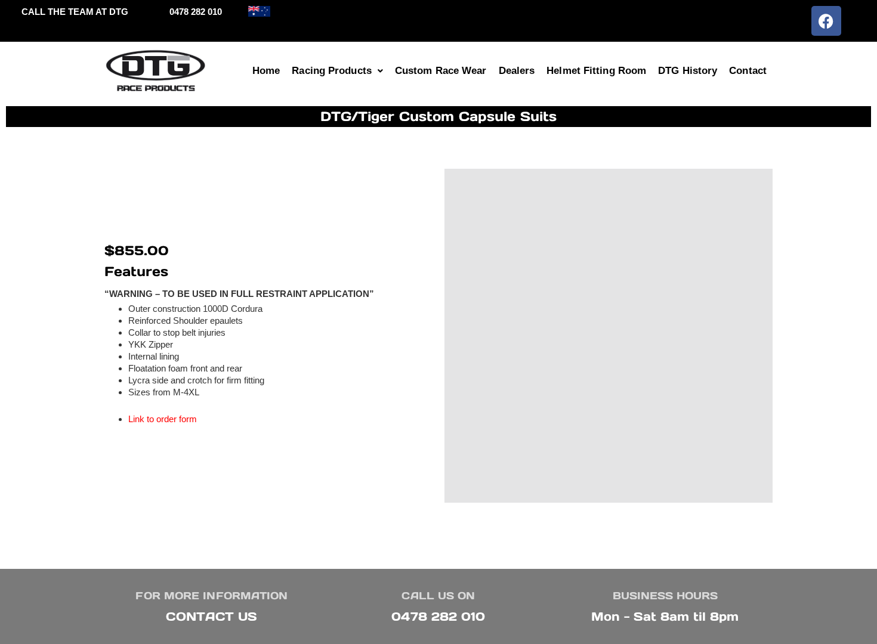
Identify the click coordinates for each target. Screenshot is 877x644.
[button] (337, 70)
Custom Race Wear (441, 70)
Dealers (517, 70)
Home (266, 70)
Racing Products (332, 70)
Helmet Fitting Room (596, 70)
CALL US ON (438, 595)
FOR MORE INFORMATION (211, 595)
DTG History (687, 70)
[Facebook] (826, 21)
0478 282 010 (438, 616)
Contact (748, 70)
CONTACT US (211, 616)
